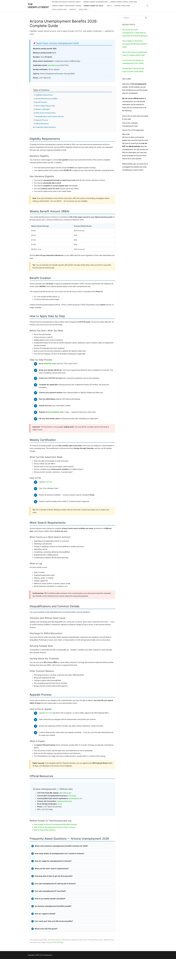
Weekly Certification (42, 109)
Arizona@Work (53, 412)
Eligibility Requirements (44, 95)
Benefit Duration (41, 102)
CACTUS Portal (58, 942)
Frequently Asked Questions (45, 127)
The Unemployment (38, 6)
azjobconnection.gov (64, 801)
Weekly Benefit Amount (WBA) (46, 98)
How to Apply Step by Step (45, 106)
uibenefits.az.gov (54, 65)
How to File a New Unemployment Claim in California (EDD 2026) (134, 53)
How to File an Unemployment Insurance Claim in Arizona (55, 827)
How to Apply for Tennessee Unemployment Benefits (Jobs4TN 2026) (134, 44)
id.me (60, 804)
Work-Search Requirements (45, 113)
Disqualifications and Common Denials (49, 116)
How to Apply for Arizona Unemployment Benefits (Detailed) (55, 824)
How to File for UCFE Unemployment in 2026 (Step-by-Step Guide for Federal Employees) (135, 33)
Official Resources (42, 123)
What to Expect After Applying (44, 830)
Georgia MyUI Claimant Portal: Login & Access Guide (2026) (133, 70)
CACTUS (48, 482)
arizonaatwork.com (75, 798)
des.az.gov (72, 796)
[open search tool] (147, 6)
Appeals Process (41, 120)
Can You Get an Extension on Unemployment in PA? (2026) (133, 61)
